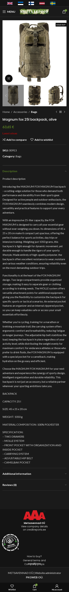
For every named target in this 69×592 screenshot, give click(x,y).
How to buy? (34, 556)
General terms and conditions (34, 562)
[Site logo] (35, 11)
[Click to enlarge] (9, 78)
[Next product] (64, 112)
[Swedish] (53, 3)
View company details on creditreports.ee (34, 526)
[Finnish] (31, 3)
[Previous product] (56, 112)
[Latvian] (42, 3)
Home (6, 111)
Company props (34, 564)
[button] (6, 52)
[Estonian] (20, 3)
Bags (34, 111)
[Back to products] (60, 112)
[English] (10, 3)
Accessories (20, 111)
